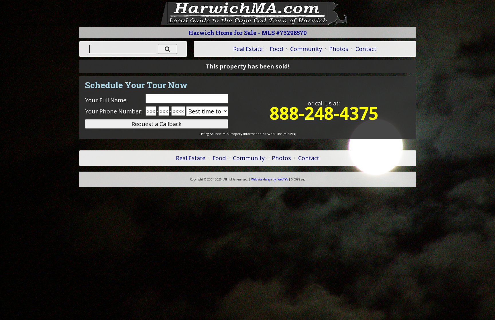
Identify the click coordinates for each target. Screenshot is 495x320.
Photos (338, 49)
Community (306, 49)
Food (276, 49)
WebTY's (269, 179)
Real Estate (248, 49)
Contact (365, 49)
